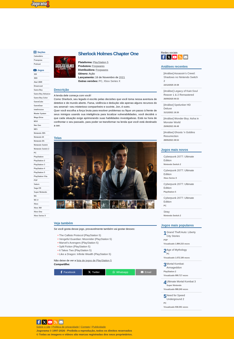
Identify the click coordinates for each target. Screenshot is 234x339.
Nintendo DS (39, 141)
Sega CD (37, 188)
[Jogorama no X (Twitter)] (169, 57)
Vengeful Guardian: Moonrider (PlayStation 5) (85, 239)
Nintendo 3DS (39, 133)
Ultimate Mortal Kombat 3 (181, 281)
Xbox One (38, 212)
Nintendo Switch (41, 145)
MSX (36, 121)
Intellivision (39, 110)
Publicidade (99, 326)
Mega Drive (38, 117)
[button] (154, 171)
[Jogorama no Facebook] (163, 57)
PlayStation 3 (39, 165)
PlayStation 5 (100, 62)
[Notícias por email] (185, 57)
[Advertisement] (117, 29)
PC (100, 81)
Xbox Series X (112, 81)
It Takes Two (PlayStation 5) (75, 250)
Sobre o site (43, 326)
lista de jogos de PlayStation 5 (94, 260)
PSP (36, 180)
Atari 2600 (38, 82)
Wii (35, 196)
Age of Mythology (177, 249)
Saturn (36, 184)
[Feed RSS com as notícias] (180, 57)
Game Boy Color (41, 98)
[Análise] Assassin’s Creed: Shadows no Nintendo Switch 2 (181, 77)
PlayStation (38, 157)
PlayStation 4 (39, 168)
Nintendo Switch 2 (41, 149)
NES (36, 129)
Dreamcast (38, 86)
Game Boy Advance (41, 94)
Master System (40, 113)
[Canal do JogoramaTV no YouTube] (174, 57)
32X (35, 74)
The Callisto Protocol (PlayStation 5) (80, 235)
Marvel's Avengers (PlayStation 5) (78, 242)
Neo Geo (37, 125)
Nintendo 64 (39, 137)
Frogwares (98, 66)
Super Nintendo (40, 192)
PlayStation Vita (40, 176)
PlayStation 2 (39, 161)
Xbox (36, 204)
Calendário (38, 56)
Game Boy (38, 90)
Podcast (37, 64)
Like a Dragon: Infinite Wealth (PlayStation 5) (85, 254)
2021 (122, 77)
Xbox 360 (38, 208)
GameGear (38, 106)
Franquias (38, 60)
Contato (85, 326)
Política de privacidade (65, 326)
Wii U (36, 200)
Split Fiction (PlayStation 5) (74, 246)
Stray (167, 211)
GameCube (38, 102)
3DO (35, 78)
